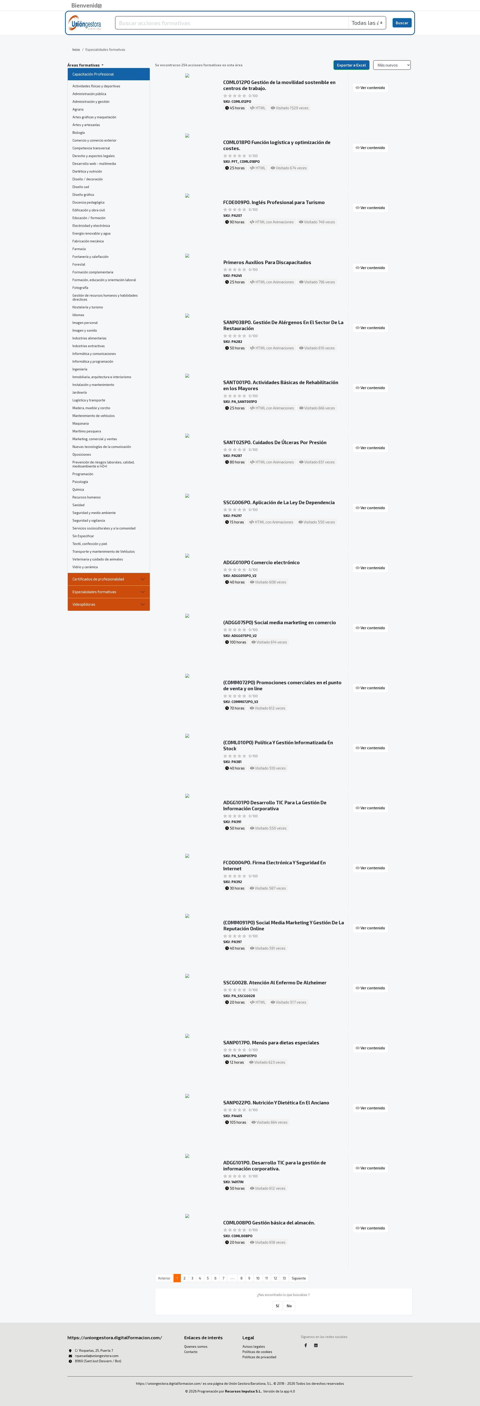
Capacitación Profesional (93, 74)
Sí (277, 1305)
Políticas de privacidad (259, 1357)
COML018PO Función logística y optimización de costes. (276, 145)
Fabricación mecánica (88, 241)
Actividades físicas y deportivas (96, 86)
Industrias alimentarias (89, 338)
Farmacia (79, 249)
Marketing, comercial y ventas (94, 439)
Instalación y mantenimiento (93, 385)
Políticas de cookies (257, 1352)
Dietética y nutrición (87, 171)
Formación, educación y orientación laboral (104, 280)
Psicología (80, 482)
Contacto (191, 1352)
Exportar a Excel (351, 65)
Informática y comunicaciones (94, 354)
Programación (82, 474)
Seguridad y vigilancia (88, 520)
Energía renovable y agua (91, 233)
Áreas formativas (84, 65)
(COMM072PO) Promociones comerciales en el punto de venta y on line (282, 685)
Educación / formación (89, 218)
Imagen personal (85, 323)
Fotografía (80, 288)
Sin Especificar (83, 536)
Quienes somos (196, 1346)
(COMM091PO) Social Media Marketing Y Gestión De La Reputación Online (283, 925)
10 (258, 1278)
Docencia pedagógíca (88, 202)
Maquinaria (80, 423)
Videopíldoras (83, 604)
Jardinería (79, 392)
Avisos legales (253, 1346)
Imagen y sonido (84, 330)
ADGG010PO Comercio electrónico (261, 562)
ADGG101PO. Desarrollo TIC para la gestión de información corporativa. (274, 1165)
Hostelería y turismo (87, 307)
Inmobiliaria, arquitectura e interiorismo (101, 377)
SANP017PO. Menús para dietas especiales (271, 1042)
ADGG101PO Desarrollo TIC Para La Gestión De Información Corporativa (274, 805)
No (289, 1305)
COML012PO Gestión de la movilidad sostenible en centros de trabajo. (279, 85)
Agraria (78, 109)
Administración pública (89, 94)
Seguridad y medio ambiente (94, 513)
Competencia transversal (91, 148)
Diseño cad (80, 187)
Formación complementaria (92, 272)
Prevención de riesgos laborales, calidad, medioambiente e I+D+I (103, 464)
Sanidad (78, 505)
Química (78, 489)
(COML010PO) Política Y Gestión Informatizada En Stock (278, 745)
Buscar (402, 23)
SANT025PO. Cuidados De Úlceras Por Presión (274, 442)
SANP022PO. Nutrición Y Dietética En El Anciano (276, 1102)
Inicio (76, 50)
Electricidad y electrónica (91, 226)
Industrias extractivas (88, 346)
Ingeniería (79, 369)
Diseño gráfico (83, 195)
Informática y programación (92, 361)
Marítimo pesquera (86, 431)
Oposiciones (81, 454)
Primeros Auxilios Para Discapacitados (267, 262)
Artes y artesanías (86, 125)
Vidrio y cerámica (85, 567)
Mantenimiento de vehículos (93, 416)
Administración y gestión (91, 102)
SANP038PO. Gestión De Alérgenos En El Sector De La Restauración (283, 325)
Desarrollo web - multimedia (94, 164)
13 (284, 1278)
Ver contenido (372, 87)
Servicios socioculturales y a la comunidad (104, 528)
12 (275, 1278)
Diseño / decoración (87, 179)
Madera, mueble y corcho (91, 408)
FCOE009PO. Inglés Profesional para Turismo (274, 202)
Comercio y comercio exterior (94, 140)
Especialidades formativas (94, 591)
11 (266, 1278)
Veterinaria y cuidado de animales (97, 559)
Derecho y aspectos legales (93, 156)
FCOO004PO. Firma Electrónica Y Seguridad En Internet (274, 865)
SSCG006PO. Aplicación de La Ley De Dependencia (279, 502)
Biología (78, 133)
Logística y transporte (88, 400)
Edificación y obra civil (88, 210)
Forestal (78, 264)
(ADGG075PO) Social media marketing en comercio (279, 622)
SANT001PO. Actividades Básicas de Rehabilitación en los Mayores (280, 385)
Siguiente (299, 1278)
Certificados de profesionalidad (98, 579)
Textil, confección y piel (89, 544)
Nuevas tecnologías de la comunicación (101, 447)
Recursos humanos (86, 497)
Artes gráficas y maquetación (94, 117)
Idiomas (78, 315)
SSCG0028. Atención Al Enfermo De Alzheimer (274, 982)
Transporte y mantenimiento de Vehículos (103, 551)
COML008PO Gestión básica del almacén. (269, 1222)
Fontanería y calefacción (90, 257)
